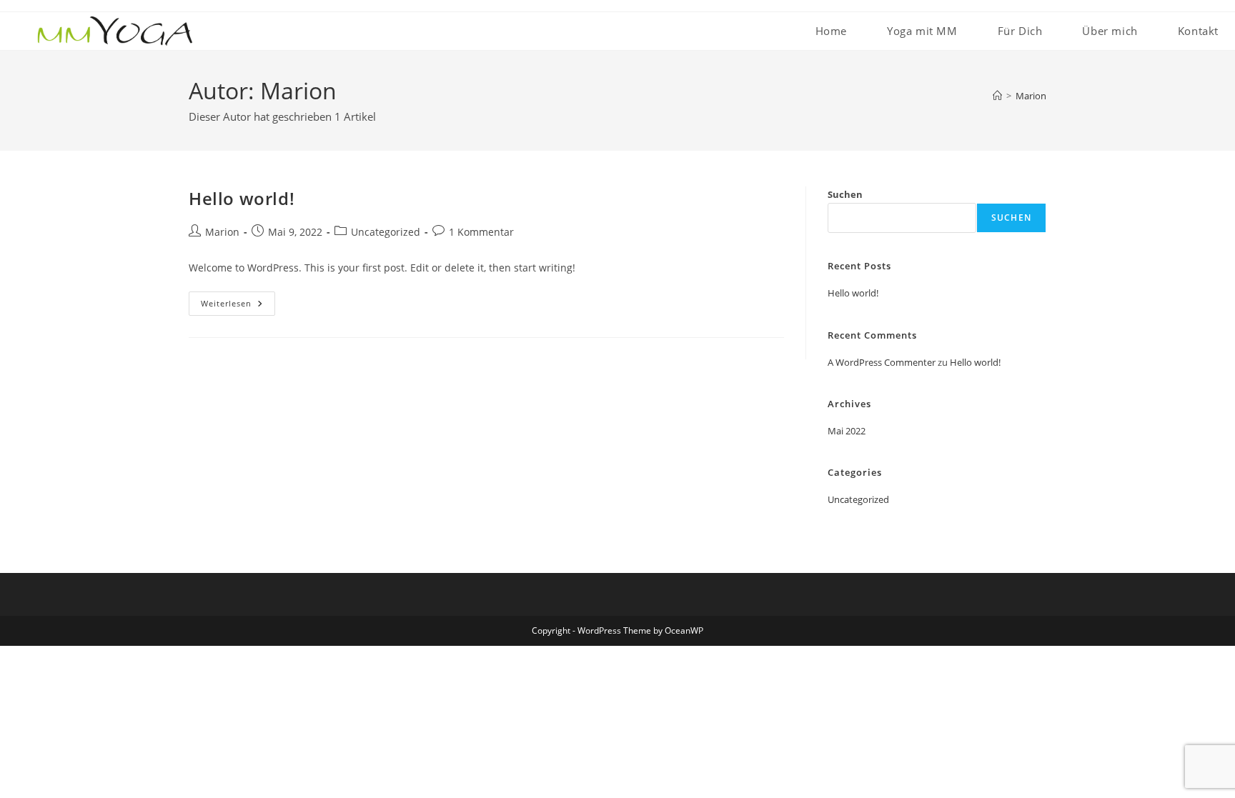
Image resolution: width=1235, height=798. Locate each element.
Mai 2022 (847, 430)
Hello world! (241, 198)
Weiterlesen (238, 306)
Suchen (845, 194)
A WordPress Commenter (882, 362)
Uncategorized (385, 232)
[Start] (997, 95)
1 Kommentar (481, 232)
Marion (1031, 95)
